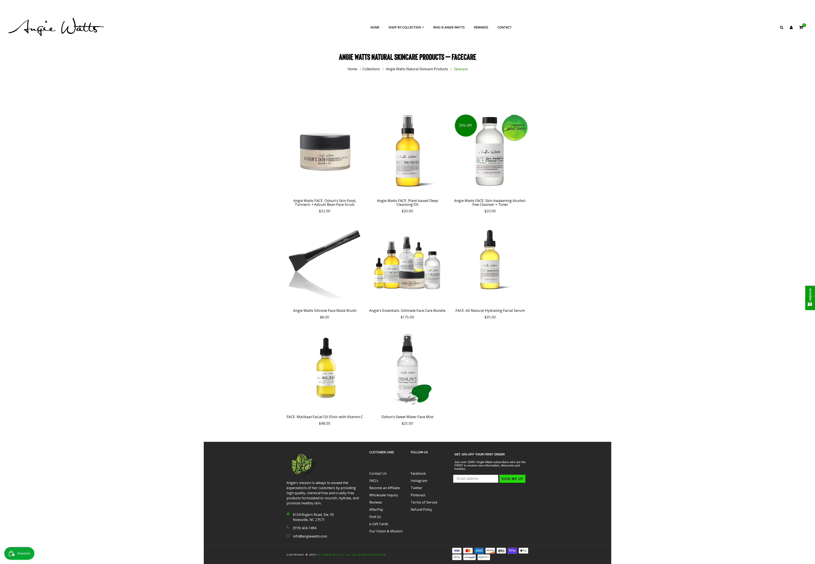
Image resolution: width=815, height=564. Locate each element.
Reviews (375, 502)
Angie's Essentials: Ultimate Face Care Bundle (407, 310)
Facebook (418, 473)
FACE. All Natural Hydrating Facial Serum (490, 310)
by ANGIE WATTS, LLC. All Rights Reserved (351, 554)
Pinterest (418, 495)
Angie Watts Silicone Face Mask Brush (324, 310)
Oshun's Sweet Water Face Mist (407, 417)
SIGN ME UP (512, 478)
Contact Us (378, 473)
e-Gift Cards (378, 524)
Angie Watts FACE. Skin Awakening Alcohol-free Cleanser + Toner (490, 202)
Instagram (419, 480)
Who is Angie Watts (449, 27)
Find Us (375, 516)
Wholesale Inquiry (383, 495)
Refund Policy (421, 509)
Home (374, 27)
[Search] (781, 27)
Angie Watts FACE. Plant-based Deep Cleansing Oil (407, 202)
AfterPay (376, 509)
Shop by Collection (405, 27)
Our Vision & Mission (386, 531)
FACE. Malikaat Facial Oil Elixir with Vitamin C (325, 417)
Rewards (481, 27)
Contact (504, 27)
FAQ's (373, 480)
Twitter (416, 488)
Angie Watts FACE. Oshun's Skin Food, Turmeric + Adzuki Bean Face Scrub (324, 202)
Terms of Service (424, 502)
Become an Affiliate (384, 488)
